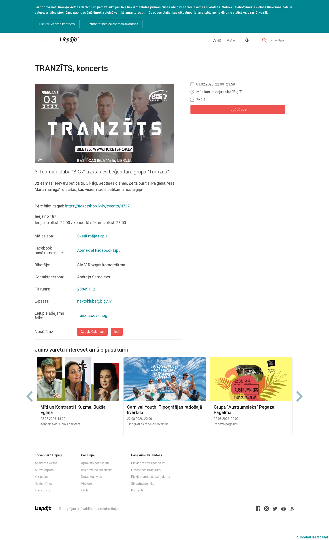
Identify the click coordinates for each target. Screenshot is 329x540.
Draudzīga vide (91, 476)
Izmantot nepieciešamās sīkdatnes (113, 24)
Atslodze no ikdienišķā (97, 470)
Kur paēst (41, 476)
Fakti (84, 490)
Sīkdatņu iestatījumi (312, 537)
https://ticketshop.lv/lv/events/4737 (97, 206)
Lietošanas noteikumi (146, 470)
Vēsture (86, 483)
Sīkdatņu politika (142, 483)
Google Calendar (92, 331)
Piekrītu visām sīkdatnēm (57, 24)
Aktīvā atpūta (44, 470)
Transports (42, 490)
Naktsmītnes (44, 483)
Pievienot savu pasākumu (149, 463)
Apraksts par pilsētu (95, 463)
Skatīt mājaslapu (92, 236)
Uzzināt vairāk (258, 12)
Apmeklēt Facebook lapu (99, 250)
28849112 (86, 289)
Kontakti (137, 490)
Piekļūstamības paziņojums (150, 476)
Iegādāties (238, 109)
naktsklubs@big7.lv (94, 301)
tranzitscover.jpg (92, 315)
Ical (116, 331)
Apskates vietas (46, 463)
